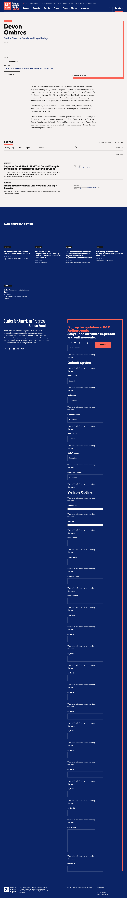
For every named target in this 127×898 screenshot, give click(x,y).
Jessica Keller (77, 262)
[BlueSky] (22, 348)
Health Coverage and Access (85, 3)
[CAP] (10, 890)
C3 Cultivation (73, 434)
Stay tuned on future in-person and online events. (91, 332)
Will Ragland (44, 262)
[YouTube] (13, 348)
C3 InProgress (73, 453)
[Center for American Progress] (7, 6)
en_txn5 (70, 712)
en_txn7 (70, 750)
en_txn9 (70, 789)
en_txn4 (70, 692)
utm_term (71, 615)
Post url (70, 522)
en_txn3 (70, 673)
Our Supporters (101, 892)
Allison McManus (18, 258)
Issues (26, 8)
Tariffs (70, 3)
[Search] (109, 9)
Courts (6, 68)
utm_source (72, 538)
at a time (120, 142)
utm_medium (72, 557)
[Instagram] (18, 348)
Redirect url (72, 505)
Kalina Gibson (69, 262)
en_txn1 (70, 634)
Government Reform (36, 68)
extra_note (71, 827)
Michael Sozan (78, 168)
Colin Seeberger (92, 187)
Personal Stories (70, 8)
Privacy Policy (101, 890)
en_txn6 (70, 731)
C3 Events (71, 395)
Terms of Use (100, 887)
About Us (85, 8)
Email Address (77, 343)
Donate (118, 8)
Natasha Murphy (100, 260)
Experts (36, 8)
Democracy (12, 68)
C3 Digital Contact (75, 472)
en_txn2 (70, 654)
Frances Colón (86, 262)
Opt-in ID (71, 864)
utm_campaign (73, 576)
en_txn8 (70, 769)
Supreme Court (48, 68)
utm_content (72, 596)
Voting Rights (62, 3)
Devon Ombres (87, 168)
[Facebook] (9, 348)
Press (56, 8)
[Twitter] (5, 348)
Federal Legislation (23, 68)
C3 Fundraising (73, 414)
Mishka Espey (25, 296)
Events (47, 8)
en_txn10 (71, 808)
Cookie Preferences (102, 894)
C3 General (72, 376)
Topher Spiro (109, 260)
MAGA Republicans (47, 3)
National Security (32, 3)
